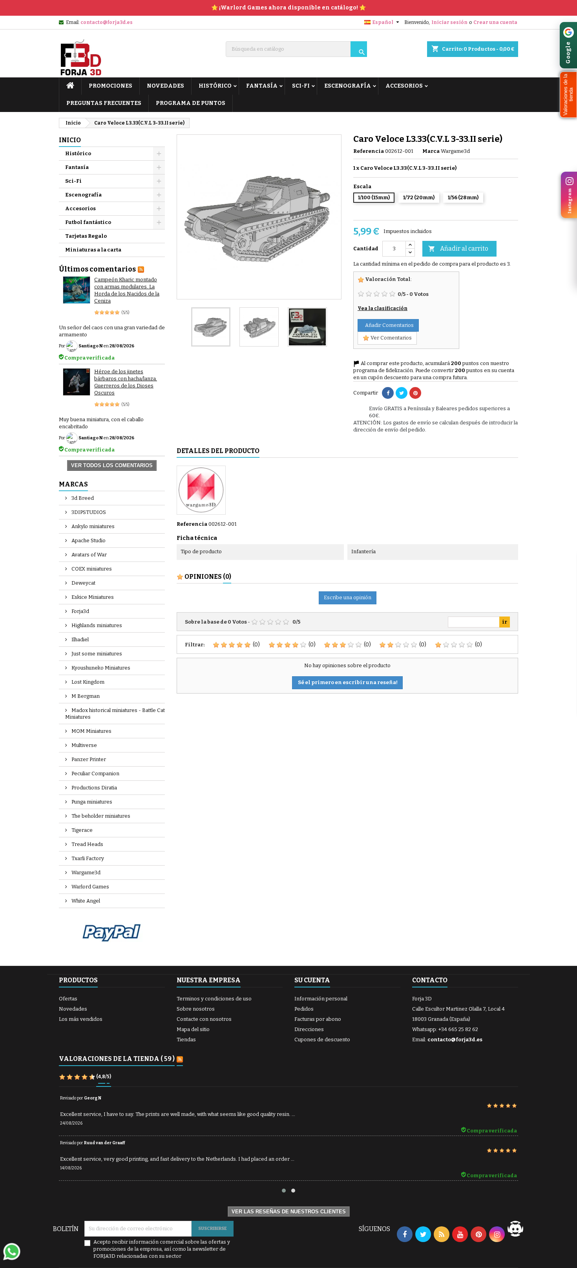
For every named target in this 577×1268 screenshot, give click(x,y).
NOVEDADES (165, 86)
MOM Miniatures (90, 731)
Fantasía (262, 86)
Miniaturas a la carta (93, 250)
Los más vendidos (80, 1019)
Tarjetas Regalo (86, 236)
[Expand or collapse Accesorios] (159, 208)
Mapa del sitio (193, 1029)
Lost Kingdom (87, 682)
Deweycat (82, 583)
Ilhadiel (79, 639)
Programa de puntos (190, 103)
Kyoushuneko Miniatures (100, 668)
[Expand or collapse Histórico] (159, 153)
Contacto (429, 980)
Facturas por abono (317, 1019)
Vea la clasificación (382, 308)
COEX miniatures (91, 569)
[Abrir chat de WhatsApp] (12, 1251)
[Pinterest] (415, 393)
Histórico (215, 86)
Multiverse (83, 745)
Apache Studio (88, 540)
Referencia (368, 151)
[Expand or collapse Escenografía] (159, 195)
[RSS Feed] (141, 269)
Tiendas (186, 1039)
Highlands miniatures (96, 625)
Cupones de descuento (322, 1039)
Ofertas (68, 999)
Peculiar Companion (94, 773)
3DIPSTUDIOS (88, 512)
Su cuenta (312, 980)
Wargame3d (85, 872)
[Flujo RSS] (180, 1059)
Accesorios (404, 86)
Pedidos (304, 1009)
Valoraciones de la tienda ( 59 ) (117, 1058)
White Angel (85, 901)
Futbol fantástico (88, 222)
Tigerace (81, 830)
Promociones (110, 86)
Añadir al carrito (458, 248)
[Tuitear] (401, 393)
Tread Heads (86, 844)
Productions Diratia (93, 788)
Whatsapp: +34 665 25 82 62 (445, 1029)
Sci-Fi (301, 86)
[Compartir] (388, 393)
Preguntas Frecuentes (103, 103)
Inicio (70, 140)
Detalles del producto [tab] (218, 451)
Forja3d (79, 611)
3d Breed (82, 498)
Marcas (73, 484)
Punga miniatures (91, 802)
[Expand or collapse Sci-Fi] (159, 181)
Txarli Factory (87, 858)
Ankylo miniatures (92, 526)
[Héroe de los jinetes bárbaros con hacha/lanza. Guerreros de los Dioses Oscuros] (76, 382)
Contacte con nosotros (204, 1019)
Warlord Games (89, 887)
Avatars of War (88, 555)
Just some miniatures (96, 654)
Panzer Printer (88, 759)
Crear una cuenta (495, 22)
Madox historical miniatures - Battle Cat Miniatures (115, 713)
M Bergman (85, 696)
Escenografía (347, 86)
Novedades (73, 1009)
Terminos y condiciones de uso (214, 999)
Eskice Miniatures (92, 597)
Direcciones (309, 1029)
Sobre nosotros (196, 1009)
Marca (431, 151)
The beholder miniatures (100, 816)
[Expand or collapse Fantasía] (159, 167)
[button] (568, 95)
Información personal (320, 999)
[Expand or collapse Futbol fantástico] (159, 222)
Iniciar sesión (449, 22)
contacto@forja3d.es (106, 22)
